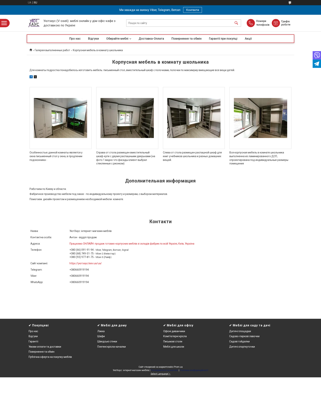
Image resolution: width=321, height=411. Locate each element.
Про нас (75, 38)
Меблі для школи (173, 346)
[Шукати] (236, 23)
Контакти (192, 10)
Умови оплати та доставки (45, 346)
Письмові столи (172, 341)
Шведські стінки (107, 341)
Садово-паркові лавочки (244, 336)
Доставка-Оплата (151, 38)
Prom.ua (178, 367)
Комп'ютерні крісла (175, 336)
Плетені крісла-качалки (111, 346)
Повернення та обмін (186, 38)
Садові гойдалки (239, 341)
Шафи (101, 336)
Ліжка (101, 331)
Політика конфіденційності (194, 370)
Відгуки (93, 38)
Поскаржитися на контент (164, 370)
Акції (248, 38)
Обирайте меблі (117, 38)
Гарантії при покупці (223, 38)
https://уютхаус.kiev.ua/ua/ (85, 263)
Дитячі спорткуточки (242, 346)
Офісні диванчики (174, 331)
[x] (35, 77)
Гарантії (33, 341)
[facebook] (31, 77)
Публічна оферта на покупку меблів (50, 356)
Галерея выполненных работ (52, 50)
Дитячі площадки (240, 331)
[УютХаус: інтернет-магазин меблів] (34, 23)
